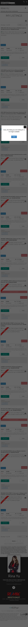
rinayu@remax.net (16, 584)
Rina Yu (5, 8)
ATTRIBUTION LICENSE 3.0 (21, 610)
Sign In (2, 1)
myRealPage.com (14, 608)
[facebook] (14, 587)
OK (14, 136)
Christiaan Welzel (10, 610)
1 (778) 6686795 (4, 64)
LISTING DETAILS (5, 57)
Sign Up (8, 1)
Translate (13, 4)
